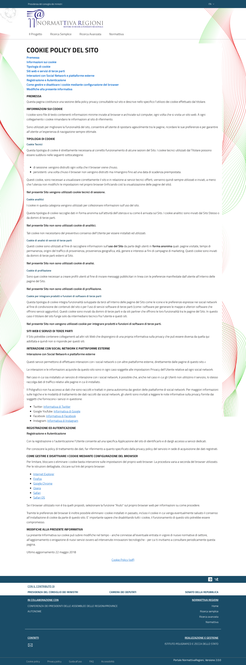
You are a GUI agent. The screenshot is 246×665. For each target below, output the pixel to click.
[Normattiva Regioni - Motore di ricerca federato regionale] (74, 18)
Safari (37, 493)
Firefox (37, 479)
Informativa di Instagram (62, 420)
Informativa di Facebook (61, 416)
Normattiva (212, 622)
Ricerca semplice (209, 611)
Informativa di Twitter (57, 406)
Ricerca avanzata (208, 617)
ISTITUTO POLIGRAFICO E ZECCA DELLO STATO (191, 644)
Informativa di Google (67, 411)
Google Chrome (42, 483)
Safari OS (39, 497)
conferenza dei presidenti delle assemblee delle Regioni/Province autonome (73, 608)
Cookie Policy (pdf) (123, 560)
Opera (37, 488)
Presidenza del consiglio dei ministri (45, 4)
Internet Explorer (43, 474)
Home (215, 606)
